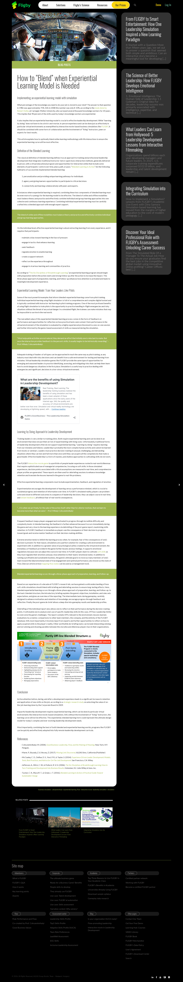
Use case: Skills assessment (62, 905)
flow (78, 789)
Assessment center (59, 913)
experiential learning (69, 789)
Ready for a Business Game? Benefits (66, 883)
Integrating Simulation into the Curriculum (94, 831)
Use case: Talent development (63, 896)
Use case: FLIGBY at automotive (64, 900)
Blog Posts (64, 65)
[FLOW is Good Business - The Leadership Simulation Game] (21, 5)
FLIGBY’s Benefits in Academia (101, 885)
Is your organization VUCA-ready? (102, 919)
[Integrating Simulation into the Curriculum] (97, 817)
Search (129, 958)
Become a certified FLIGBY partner (140, 887)
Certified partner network (137, 878)
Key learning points (20, 892)
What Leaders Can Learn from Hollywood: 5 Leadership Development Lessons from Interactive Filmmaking (61, 833)
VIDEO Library (132, 932)
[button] (135, 5)
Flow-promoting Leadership (100, 923)
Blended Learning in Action (83, 166)
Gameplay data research (98, 899)
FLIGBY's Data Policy (135, 945)
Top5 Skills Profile (57, 923)
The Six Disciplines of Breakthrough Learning (49, 272)
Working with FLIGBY (135, 883)
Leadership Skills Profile (60, 919)
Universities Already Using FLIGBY (103, 890)
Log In (168, 5)
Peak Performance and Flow (24, 919)
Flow (16, 913)
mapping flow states (50, 563)
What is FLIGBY (19, 878)
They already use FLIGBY (61, 892)
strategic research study (73, 702)
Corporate (56, 873)
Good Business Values (21, 928)
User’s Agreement (133, 950)
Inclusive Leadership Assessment (64, 945)
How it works (18, 887)
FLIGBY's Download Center (137, 954)
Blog (91, 913)
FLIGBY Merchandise (135, 941)
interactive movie (86, 789)
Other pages (132, 913)
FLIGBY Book (131, 937)
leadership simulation (100, 789)
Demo (158, 5)
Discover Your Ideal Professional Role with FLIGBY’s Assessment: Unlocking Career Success (145, 240)
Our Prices (120, 5)
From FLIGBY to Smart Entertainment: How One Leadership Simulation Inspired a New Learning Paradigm (32, 833)
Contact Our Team (133, 919)
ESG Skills (54, 941)
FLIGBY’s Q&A (18, 883)
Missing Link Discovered (65, 752)
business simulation (44, 789)
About (45, 5)
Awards (15, 896)
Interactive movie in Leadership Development (101, 929)
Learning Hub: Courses (135, 928)
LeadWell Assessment (59, 937)
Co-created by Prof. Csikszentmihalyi (28, 923)
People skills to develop (60, 887)
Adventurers (19, 873)
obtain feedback (28, 497)
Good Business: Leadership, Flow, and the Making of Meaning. (70, 745)
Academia (93, 873)
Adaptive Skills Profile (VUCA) (63, 928)
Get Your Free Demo (134, 923)
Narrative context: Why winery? (64, 909)
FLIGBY (104, 126)
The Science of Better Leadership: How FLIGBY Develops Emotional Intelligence (144, 83)
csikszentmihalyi (57, 789)
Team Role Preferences (60, 932)
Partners (131, 873)
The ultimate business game (62, 878)
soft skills (101, 551)
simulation (110, 789)
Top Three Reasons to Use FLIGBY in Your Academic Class (103, 879)
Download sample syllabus (99, 894)
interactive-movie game (38, 463)
